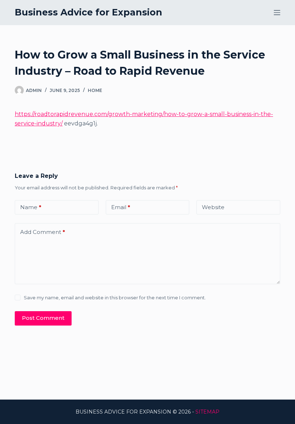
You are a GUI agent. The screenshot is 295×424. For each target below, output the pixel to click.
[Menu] (277, 12)
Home (95, 90)
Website (213, 207)
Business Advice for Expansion (88, 12)
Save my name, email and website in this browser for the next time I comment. (115, 297)
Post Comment (43, 317)
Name (30, 207)
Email (120, 207)
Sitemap (207, 412)
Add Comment (42, 232)
